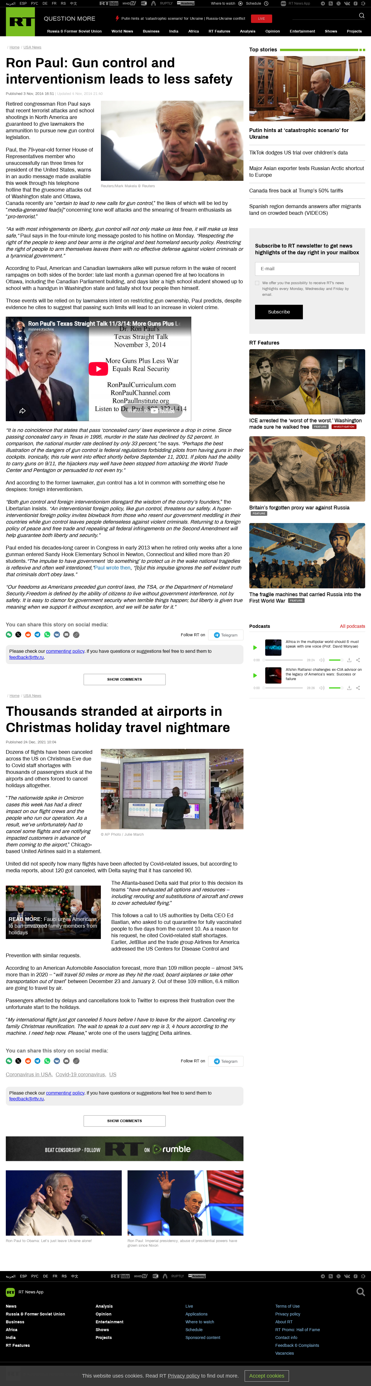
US (113, 1074)
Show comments (124, 679)
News (11, 1306)
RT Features (219, 31)
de (45, 1276)
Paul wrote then (112, 568)
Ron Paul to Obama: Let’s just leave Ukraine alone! (49, 1241)
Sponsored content (203, 1337)
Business (151, 31)
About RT (284, 1322)
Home (14, 47)
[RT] (109, 3)
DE (45, 3)
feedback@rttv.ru (26, 657)
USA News (32, 47)
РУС (34, 3)
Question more (69, 18)
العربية (10, 3)
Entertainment (302, 31)
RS (63, 3)
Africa (193, 31)
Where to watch (200, 1322)
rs (64, 1276)
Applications (197, 1314)
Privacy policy (287, 1314)
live (261, 18)
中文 (73, 3)
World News (122, 31)
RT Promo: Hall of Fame (297, 1330)
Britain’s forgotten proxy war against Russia (299, 508)
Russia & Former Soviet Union (74, 31)
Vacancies (284, 1353)
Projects (354, 31)
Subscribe (279, 312)
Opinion (272, 31)
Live (189, 1306)
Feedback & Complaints (297, 1345)
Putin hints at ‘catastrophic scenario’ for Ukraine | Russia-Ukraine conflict (183, 19)
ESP (23, 3)
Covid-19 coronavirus (80, 1074)
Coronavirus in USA (29, 1074)
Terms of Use (287, 1306)
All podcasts (352, 626)
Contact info (286, 1337)
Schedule (194, 1330)
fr (55, 1276)
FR (54, 3)
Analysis (247, 31)
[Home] (20, 21)
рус (35, 1276)
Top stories (263, 50)
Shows (331, 31)
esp (23, 1276)
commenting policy (65, 651)
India (173, 31)
